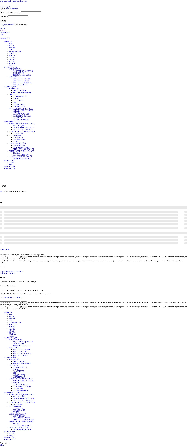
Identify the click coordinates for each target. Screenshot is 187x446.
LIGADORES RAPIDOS (22, 159)
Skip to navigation (6, 1)
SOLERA (12, 61)
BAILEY (12, 48)
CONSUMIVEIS (15, 135)
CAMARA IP (18, 133)
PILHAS (16, 141)
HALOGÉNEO (18, 100)
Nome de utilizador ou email (10, 12)
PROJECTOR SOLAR (21, 120)
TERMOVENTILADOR (22, 75)
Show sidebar (4, 249)
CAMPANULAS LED (21, 114)
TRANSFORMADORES (22, 92)
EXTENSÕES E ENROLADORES (21, 151)
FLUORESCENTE (20, 96)
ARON (11, 46)
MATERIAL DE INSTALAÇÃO (20, 157)
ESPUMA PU (18, 137)
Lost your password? (7, 25)
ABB (10, 44)
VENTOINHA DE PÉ (21, 81)
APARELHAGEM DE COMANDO (21, 124)
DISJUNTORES (19, 145)
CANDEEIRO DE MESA (22, 116)
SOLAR (12, 163)
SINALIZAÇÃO (19, 106)
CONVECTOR (18, 73)
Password (4, 16)
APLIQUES (17, 112)
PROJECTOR (18, 118)
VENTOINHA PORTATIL (22, 83)
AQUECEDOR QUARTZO (23, 71)
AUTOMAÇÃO (19, 126)
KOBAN (12, 55)
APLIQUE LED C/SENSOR (23, 110)
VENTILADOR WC (20, 85)
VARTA (11, 65)
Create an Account (11, 9)
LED (14, 102)
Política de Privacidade (8, 273)
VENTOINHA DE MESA (22, 79)
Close (2, 445)
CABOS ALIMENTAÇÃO (22, 155)
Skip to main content (20, 1)
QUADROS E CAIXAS (21, 147)
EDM (11, 50)
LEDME (12, 57)
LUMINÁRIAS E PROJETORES (20, 108)
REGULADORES (19, 90)
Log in (3, 20)
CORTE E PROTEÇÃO (17, 143)
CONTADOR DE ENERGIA (23, 128)
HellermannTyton (15, 51)
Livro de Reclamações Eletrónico (11, 271)
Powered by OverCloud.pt (13, 297)
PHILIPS (12, 59)
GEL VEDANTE (19, 139)
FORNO (16, 98)
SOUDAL (12, 63)
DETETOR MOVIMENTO (22, 129)
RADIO (11, 165)
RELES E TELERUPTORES (23, 149)
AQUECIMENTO (15, 69)
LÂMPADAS (13, 94)
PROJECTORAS (19, 104)
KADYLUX (13, 53)
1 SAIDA (16, 153)
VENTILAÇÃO (14, 77)
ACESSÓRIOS (14, 89)
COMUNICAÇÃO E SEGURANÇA (22, 131)
